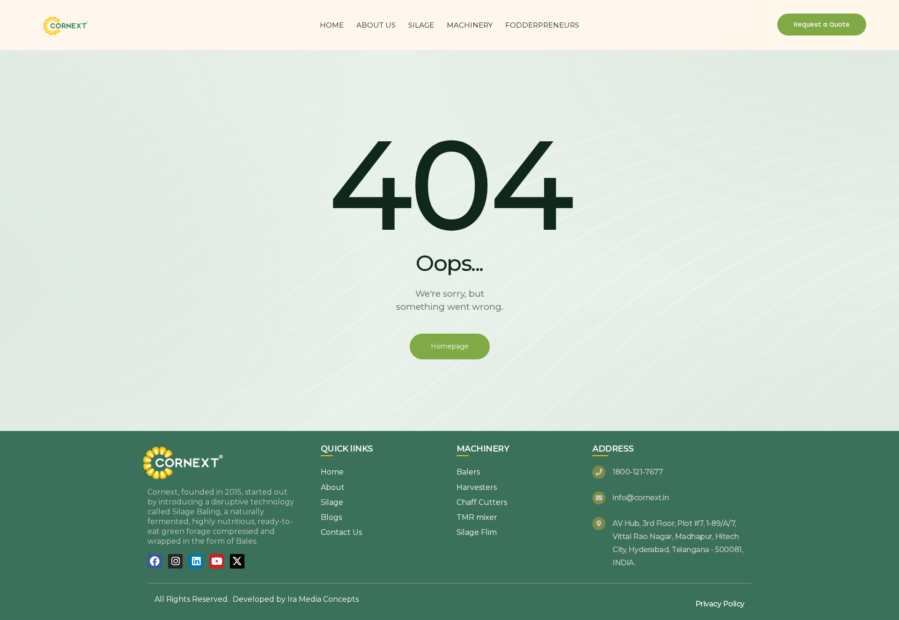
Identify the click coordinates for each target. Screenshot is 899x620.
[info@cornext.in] (598, 497)
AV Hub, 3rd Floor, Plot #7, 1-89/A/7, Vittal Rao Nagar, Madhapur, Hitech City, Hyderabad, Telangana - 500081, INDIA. (677, 543)
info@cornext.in (640, 497)
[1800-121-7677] (598, 472)
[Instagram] (175, 561)
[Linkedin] (196, 561)
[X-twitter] (237, 561)
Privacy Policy (719, 603)
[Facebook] (154, 561)
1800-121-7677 (637, 471)
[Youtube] (216, 561)
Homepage (450, 346)
